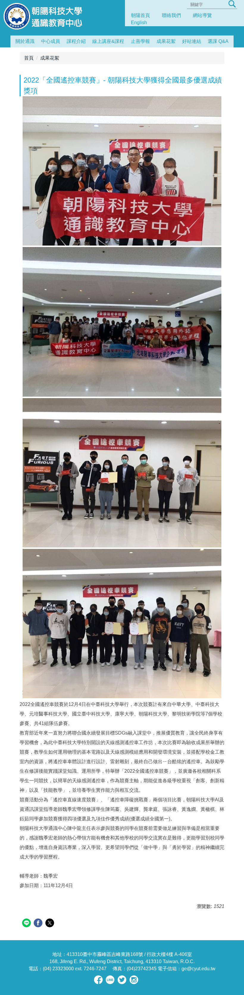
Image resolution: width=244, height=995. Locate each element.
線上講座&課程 (108, 41)
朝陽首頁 (140, 15)
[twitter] (50, 923)
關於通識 (25, 41)
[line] (27, 923)
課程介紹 (76, 41)
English (139, 22)
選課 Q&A (218, 41)
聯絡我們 (171, 15)
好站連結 (191, 41)
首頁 (29, 57)
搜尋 (232, 3)
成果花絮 (166, 41)
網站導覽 (202, 15)
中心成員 (50, 41)
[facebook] (39, 923)
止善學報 (140, 41)
